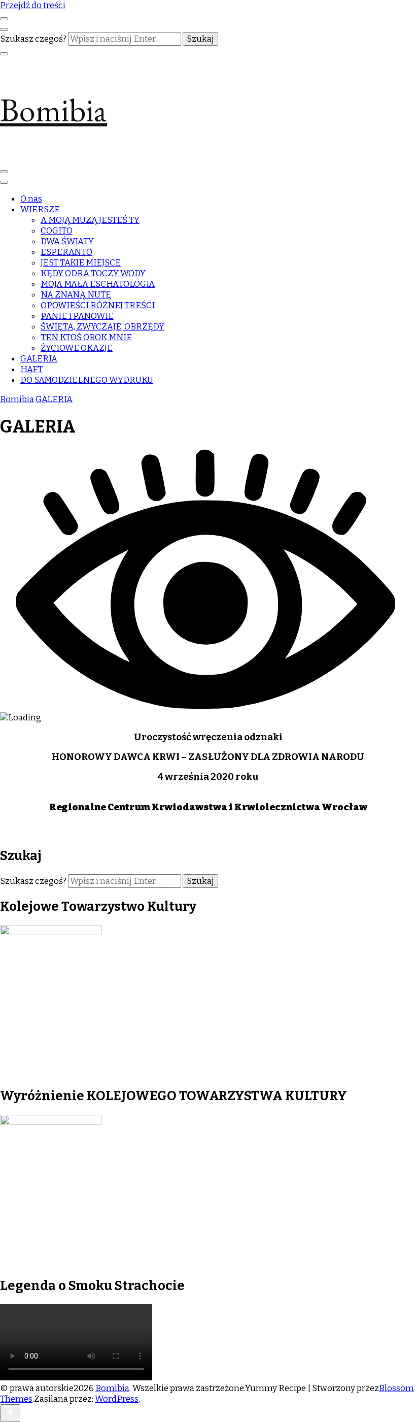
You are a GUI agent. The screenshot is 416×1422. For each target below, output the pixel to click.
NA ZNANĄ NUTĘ (76, 294)
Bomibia (53, 110)
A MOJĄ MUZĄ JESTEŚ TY (90, 220)
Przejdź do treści (32, 5)
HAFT (31, 369)
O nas (31, 198)
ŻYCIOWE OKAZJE (77, 348)
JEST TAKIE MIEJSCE (81, 262)
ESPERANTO (66, 252)
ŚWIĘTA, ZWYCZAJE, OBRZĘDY (102, 326)
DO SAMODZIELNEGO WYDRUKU (86, 380)
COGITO (57, 230)
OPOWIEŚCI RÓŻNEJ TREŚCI (98, 305)
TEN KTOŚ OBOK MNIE (86, 337)
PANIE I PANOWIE (77, 316)
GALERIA (38, 358)
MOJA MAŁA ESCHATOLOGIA (98, 284)
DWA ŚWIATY (67, 241)
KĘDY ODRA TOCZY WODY (93, 273)
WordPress (116, 1399)
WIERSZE (40, 209)
